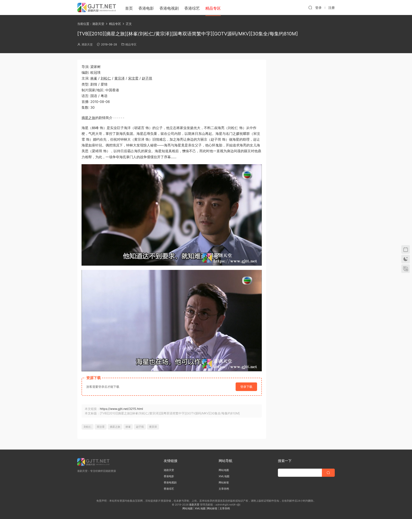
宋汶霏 (133, 78)
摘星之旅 (88, 118)
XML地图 (224, 476)
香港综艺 (192, 8)
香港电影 (146, 8)
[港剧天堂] (96, 7)
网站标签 (224, 482)
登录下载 (246, 386)
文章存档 (224, 488)
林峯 (93, 78)
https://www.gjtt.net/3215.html (121, 409)
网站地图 (224, 470)
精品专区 (130, 44)
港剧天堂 (87, 44)
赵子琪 (147, 78)
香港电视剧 (169, 8)
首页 (129, 8)
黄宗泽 (119, 78)
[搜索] (310, 7)
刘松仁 (106, 78)
